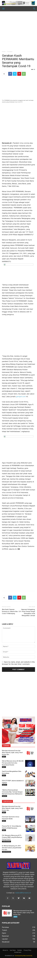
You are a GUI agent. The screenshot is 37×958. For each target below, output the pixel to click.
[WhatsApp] (24, 74)
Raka (24, 955)
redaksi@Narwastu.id (23, 893)
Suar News (13, 950)
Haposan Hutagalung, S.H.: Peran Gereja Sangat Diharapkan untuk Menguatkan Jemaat (27, 612)
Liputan (4, 784)
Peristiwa (9, 51)
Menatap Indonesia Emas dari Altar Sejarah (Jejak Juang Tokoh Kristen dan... (12, 752)
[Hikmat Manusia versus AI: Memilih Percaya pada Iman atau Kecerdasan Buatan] (30, 763)
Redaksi (19, 950)
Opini (4, 756)
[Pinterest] (19, 74)
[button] (3, 8)
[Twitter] (15, 74)
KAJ (31, 955)
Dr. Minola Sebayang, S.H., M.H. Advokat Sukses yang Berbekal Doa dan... (11, 847)
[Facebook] (10, 74)
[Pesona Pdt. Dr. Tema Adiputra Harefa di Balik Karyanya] (30, 828)
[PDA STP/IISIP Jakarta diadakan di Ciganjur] (30, 783)
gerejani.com (21, 396)
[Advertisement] (18, 31)
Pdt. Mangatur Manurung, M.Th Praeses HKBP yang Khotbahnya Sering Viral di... (12, 837)
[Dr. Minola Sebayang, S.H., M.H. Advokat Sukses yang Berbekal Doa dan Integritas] (30, 848)
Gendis (28, 955)
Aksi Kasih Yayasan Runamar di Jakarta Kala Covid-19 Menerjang (10, 611)
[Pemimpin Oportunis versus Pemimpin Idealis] (30, 819)
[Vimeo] (19, 898)
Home (3, 51)
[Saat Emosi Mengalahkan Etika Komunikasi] (30, 773)
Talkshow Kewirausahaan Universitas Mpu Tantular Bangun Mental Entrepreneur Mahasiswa (12, 792)
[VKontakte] (24, 898)
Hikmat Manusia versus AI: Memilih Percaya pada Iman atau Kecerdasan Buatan (13, 763)
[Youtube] (29, 898)
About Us (5, 950)
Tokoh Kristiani (6, 841)
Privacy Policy (27, 950)
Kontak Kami (17, 952)
